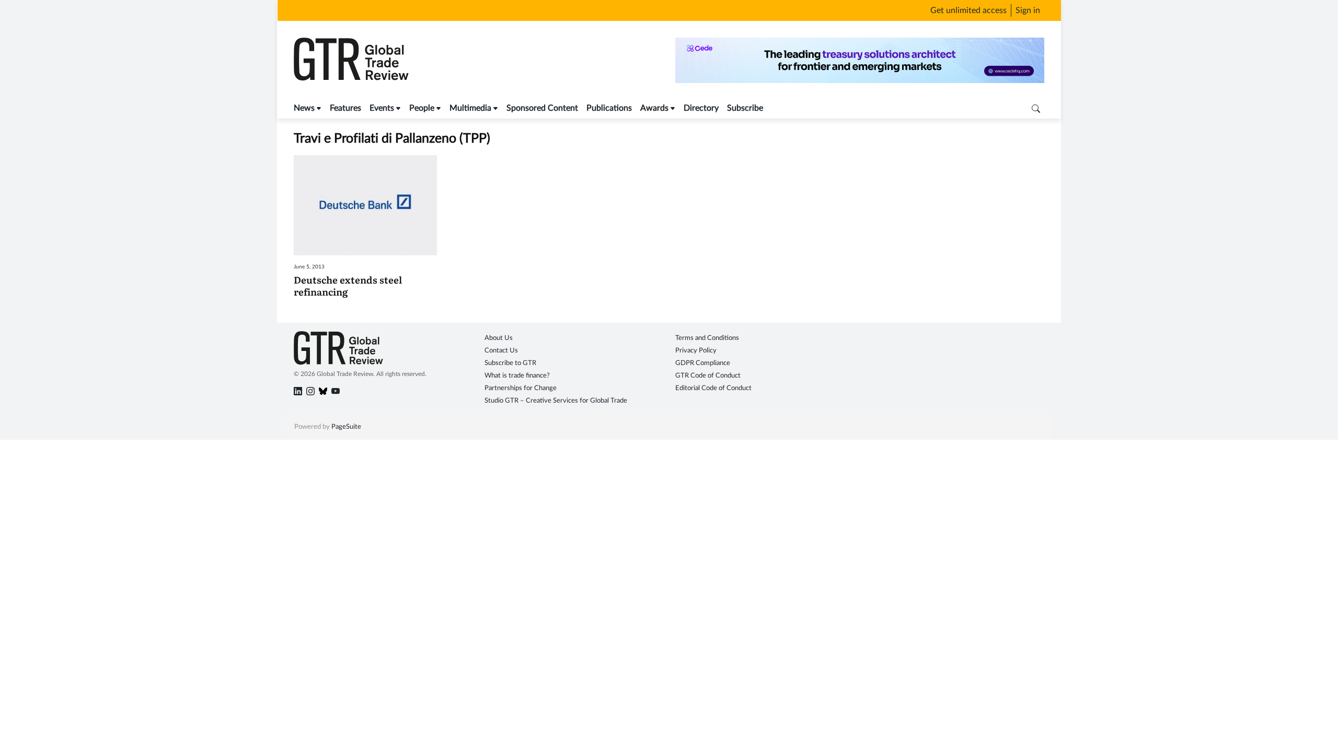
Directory (701, 108)
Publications (609, 108)
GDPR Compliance (702, 363)
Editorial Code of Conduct (713, 388)
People (421, 108)
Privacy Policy (696, 350)
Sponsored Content (542, 108)
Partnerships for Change (521, 388)
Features (345, 108)
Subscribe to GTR (510, 363)
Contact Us (501, 350)
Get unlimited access (968, 10)
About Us (499, 338)
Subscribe (745, 108)
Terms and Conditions (707, 338)
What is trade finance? (517, 375)
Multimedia (470, 108)
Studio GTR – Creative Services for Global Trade (556, 400)
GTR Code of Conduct (708, 375)
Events (382, 108)
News (304, 108)
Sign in (1028, 10)
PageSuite (346, 427)
